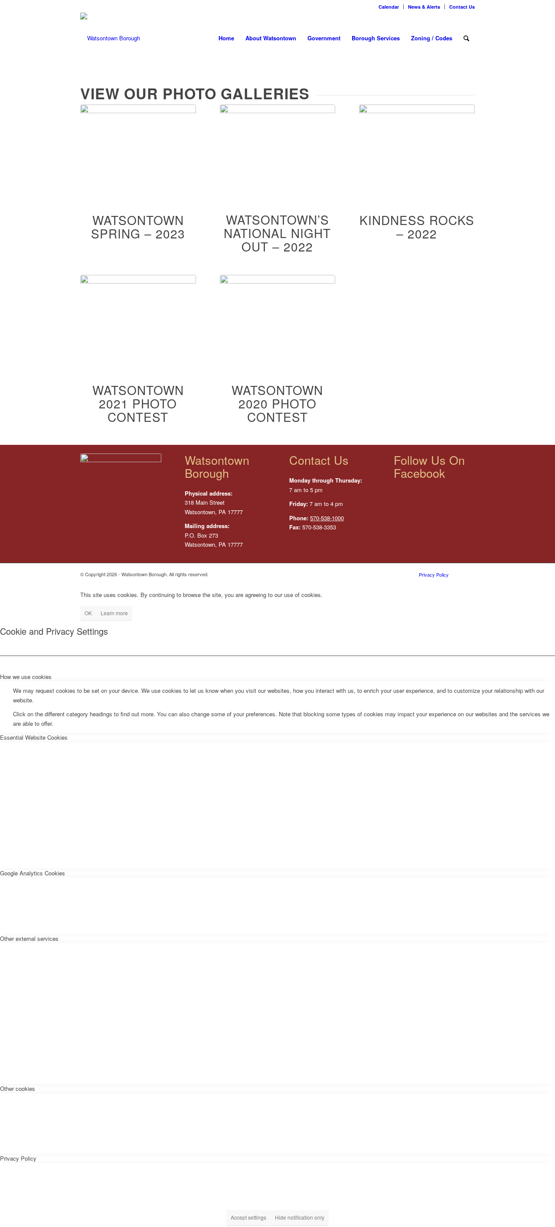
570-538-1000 (327, 518)
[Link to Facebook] (468, 574)
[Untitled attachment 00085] (138, 148)
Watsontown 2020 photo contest (277, 403)
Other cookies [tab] (17, 1088)
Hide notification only (299, 1217)
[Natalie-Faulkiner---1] (278, 318)
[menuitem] (389, 6)
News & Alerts (424, 6)
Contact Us (462, 6)
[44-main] (417, 148)
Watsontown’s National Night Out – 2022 (277, 233)
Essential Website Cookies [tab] (34, 737)
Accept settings (248, 1217)
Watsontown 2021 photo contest (138, 403)
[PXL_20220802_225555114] (278, 147)
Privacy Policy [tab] (18, 1158)
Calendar (389, 6)
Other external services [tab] (29, 938)
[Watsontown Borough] (110, 38)
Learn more (114, 613)
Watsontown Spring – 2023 (138, 226)
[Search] (466, 38)
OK (88, 613)
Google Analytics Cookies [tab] (32, 873)
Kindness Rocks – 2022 (416, 226)
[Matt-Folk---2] (138, 318)
